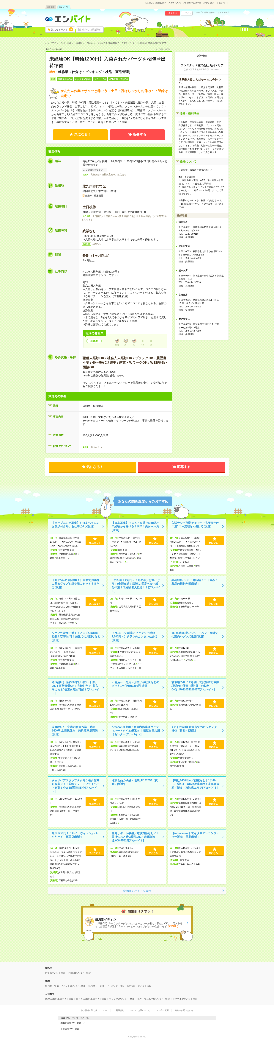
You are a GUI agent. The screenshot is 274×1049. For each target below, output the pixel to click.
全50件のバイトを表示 (137, 890)
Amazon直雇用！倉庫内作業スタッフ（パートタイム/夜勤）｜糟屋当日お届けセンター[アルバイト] (136, 730)
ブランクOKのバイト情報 (122, 999)
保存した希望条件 (92, 29)
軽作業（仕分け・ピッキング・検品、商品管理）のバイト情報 (120, 986)
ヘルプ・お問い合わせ (205, 12)
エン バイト (64, 7)
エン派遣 (51, 7)
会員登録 (173, 13)
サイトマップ (223, 12)
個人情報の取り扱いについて (94, 1010)
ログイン (187, 13)
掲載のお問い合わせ (184, 1010)
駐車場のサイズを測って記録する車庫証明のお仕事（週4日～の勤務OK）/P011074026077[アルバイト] (195, 686)
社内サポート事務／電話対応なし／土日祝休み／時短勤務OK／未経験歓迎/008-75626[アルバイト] (135, 837)
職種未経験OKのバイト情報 (59, 999)
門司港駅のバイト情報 (79, 973)
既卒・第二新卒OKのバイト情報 (154, 999)
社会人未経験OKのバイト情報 (91, 999)
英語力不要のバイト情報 (185, 999)
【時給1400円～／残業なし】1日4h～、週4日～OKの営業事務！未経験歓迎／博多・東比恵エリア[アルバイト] (195, 784)
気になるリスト (61, 29)
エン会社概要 (162, 1010)
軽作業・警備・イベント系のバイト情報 (65, 986)
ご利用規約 (119, 1010)
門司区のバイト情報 (55, 973)
